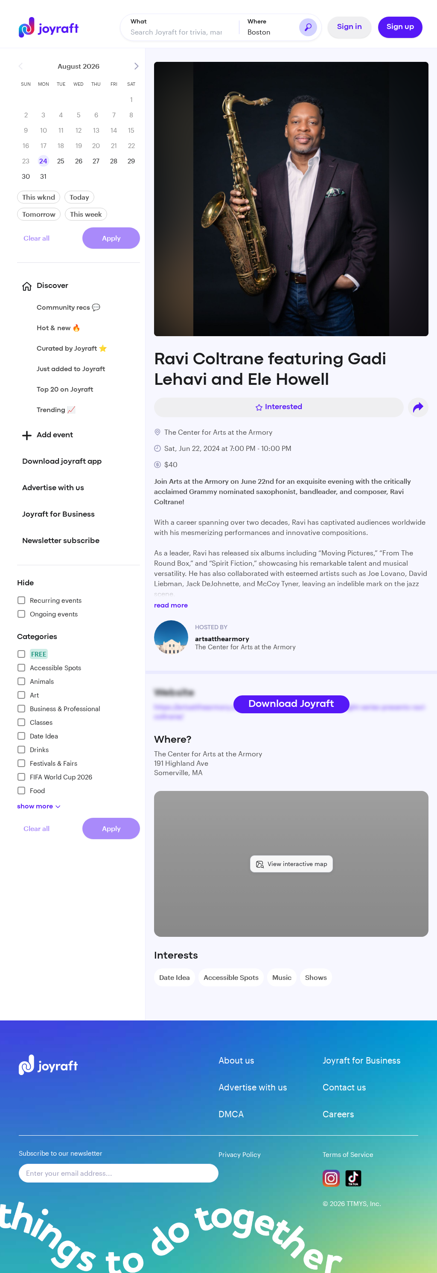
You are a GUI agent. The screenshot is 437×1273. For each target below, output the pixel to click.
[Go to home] (49, 27)
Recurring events (56, 600)
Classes (41, 722)
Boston (259, 32)
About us (236, 1060)
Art (34, 695)
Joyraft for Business (362, 1060)
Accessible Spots (55, 667)
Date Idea (44, 736)
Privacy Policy (239, 1154)
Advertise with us (252, 1087)
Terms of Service (348, 1154)
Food (37, 790)
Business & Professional (65, 708)
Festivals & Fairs (53, 763)
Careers (338, 1114)
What (139, 21)
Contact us (344, 1087)
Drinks (39, 749)
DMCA (231, 1114)
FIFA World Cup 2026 (61, 777)
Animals (42, 681)
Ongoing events (54, 614)
